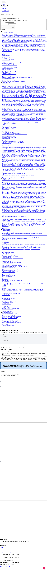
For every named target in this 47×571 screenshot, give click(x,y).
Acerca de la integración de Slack (7, 552)
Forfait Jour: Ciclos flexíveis (24, 113)
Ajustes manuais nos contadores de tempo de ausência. (28, 112)
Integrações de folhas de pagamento (7, 153)
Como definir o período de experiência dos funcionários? (26, 209)
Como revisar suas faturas (6, 307)
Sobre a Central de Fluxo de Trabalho (18, 223)
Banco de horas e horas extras (23, 89)
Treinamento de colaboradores (6, 273)
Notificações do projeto (5, 294)
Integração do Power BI (9, 282)
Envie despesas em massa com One (7, 73)
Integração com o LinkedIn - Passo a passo (28, 283)
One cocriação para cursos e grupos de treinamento (9, 67)
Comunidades (4, 243)
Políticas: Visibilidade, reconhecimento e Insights (9, 301)
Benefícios (3, 157)
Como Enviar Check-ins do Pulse (35, 249)
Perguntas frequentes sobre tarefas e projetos (8, 136)
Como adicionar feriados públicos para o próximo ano (13, 105)
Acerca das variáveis (22, 187)
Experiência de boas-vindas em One (7, 68)
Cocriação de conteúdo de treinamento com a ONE (9, 267)
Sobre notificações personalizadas (29, 223)
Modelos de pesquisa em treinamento (7, 261)
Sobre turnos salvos (25, 119)
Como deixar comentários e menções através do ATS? (35, 193)
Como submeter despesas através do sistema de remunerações (32, 148)
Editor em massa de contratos (29, 205)
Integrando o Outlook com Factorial (18, 282)
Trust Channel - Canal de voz (32, 237)
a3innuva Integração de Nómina (11, 154)
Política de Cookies (3, 566)
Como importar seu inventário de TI (12, 289)
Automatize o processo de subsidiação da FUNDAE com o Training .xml (12, 258)
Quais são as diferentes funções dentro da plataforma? (10, 209)
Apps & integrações (5, 278)
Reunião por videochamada (31, 246)
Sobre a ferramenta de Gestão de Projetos (8, 125)
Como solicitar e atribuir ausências (32, 101)
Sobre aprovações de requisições (18, 196)
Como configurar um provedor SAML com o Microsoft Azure (31, 34)
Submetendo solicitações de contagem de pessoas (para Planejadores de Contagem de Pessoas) (31, 176)
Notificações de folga (5, 297)
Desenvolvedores (16, 287)
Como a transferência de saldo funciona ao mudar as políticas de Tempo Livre (18, 115)
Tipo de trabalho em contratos (21, 207)
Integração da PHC (19, 154)
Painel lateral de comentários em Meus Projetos (9, 137)
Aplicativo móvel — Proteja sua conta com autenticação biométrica (35, 50)
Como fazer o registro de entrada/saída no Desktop (9, 87)
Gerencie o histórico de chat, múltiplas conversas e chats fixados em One (12, 61)
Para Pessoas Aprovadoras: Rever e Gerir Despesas (20, 169)
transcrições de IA (38, 246)
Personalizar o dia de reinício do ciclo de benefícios (27, 158)
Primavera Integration (37, 154)
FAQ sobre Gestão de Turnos (23, 120)
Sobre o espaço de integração (9, 196)
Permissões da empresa (26, 221)
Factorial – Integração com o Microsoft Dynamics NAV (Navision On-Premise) (13, 555)
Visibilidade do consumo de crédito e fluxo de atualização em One (11, 62)
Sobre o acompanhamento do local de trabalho (29, 84)
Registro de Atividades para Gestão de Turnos (34, 120)
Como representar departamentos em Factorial (8, 211)
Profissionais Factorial (27, 149)
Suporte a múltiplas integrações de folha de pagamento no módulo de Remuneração (17, 155)
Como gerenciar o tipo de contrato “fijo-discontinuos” (32, 204)
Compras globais (11, 287)
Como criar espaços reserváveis (14, 213)
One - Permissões (4, 58)
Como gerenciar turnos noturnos (26, 117)
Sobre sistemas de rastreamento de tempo (16, 91)
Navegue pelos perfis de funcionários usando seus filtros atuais (11, 212)
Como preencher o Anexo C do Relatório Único (9, 255)
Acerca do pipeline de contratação (39, 192)
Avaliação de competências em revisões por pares (39, 235)
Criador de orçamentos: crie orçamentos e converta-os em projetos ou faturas (13, 142)
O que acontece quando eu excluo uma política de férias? (25, 110)
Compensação (4, 146)
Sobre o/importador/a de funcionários (21, 42)
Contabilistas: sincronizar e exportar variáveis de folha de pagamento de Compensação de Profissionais (23, 151)
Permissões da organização (6, 221)
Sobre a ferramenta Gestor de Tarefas (7, 216)
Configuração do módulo (21, 173)
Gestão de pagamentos (5, 173)
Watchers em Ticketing (5, 303)
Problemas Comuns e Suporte (39, 169)
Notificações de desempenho (6, 299)
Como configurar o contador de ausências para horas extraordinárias (21, 111)
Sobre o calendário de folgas (6, 100)
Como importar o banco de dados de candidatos (30, 196)
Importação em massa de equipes (25, 210)
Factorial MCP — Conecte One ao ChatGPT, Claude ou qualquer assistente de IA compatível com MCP (17, 77)
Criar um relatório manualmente (22, 227)
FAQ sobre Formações (5, 253)
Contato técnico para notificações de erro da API (9, 42)
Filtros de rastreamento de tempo (31, 95)
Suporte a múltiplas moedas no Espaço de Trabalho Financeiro (30, 163)
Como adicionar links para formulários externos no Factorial (26, 52)
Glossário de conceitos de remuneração (30, 150)
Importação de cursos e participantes (7, 264)
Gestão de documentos (5, 179)
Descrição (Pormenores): (4, 24)
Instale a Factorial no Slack (7, 337)
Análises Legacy (4, 228)
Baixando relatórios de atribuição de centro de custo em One (11, 66)
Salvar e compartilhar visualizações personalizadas (39, 41)
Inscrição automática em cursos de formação (8, 275)
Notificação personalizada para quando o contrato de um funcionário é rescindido (24, 224)
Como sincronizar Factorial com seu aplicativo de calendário (27, 44)
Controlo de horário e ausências (6, 82)
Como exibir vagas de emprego (34, 195)
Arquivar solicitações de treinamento (7, 274)
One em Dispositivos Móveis (6, 56)
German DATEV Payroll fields (28, 156)
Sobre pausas (38, 84)
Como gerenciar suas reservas (23, 213)
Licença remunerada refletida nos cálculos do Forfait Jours (17, 95)
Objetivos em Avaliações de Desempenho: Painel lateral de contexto (16, 233)
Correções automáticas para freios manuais (10, 94)
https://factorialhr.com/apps (13, 542)
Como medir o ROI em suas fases (7, 140)
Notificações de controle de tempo (37, 92)
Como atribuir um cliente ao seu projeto (8, 132)
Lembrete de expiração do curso (6, 257)
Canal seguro (4, 236)
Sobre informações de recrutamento (26, 198)
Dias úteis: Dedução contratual (34, 121)
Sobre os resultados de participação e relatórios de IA (22, 249)
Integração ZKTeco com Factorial (38, 282)
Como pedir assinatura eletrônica (30, 183)
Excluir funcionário (36, 206)
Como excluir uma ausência (16, 106)
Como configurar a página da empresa (33, 36)
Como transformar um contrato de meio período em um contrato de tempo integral (21, 206)
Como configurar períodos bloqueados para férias (9, 101)
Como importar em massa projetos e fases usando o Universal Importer (12, 141)
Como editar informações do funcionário (39, 39)
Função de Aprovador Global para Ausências (14, 103)
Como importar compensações (33, 147)
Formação (3, 251)
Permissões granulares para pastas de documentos (35, 219)
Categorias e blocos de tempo (33, 94)
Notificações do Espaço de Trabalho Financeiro (9, 298)
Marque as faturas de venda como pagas (28, 175)
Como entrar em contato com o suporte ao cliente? (9, 313)
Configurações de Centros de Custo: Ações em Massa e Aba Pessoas (23, 165)
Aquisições (3, 171)
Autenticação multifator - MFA (18, 38)
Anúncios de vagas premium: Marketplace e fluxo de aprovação (28, 200)
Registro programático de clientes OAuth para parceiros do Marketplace (12, 280)
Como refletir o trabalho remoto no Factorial (22, 94)
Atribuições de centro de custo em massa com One (9, 76)
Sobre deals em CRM (5, 175)
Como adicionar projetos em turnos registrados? (9, 127)
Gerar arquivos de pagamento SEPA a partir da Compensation (16, 150)
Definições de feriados (23, 90)
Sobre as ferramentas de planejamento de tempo (15, 119)
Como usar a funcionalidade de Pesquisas (8, 240)
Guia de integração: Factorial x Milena (27, 154)
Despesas (3, 167)
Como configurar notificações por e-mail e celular (21, 45)
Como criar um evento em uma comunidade (35, 244)
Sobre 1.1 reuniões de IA (5, 246)
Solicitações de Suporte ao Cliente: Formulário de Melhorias (11, 315)
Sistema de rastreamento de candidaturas (8, 191)
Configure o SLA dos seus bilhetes (7, 305)
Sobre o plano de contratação (11, 201)
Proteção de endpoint (5, 287)
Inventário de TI (4, 288)
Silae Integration (4, 154)
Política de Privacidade (9, 566)
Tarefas (3, 215)
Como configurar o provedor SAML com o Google (14, 34)
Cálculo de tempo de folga (6, 112)
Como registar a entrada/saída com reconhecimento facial (31, 85)
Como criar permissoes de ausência (22, 101)
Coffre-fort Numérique (5, 189)
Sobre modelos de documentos (14, 187)
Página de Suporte (3, 327)
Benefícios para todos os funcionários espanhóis (33, 160)
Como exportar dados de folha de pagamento (22, 147)
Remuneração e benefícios (6, 145)
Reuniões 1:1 (4, 245)
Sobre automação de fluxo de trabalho (7, 223)
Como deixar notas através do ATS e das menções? (16, 197)
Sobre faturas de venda (19, 175)
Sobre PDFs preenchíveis (29, 187)
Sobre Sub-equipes (41, 212)
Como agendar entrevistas (28, 197)
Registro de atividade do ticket (6, 304)
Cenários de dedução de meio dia (36, 122)
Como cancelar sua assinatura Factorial (7, 309)
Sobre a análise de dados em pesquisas (19, 240)
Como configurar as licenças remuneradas (37, 109)
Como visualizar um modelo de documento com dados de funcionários (12, 186)
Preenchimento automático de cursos (7, 263)
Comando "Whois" (6, 340)
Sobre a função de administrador (22, 219)
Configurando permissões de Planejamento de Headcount (23, 177)
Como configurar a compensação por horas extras (12, 89)
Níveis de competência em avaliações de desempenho (19, 232)
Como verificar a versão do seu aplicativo (11, 50)
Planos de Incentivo (21, 152)
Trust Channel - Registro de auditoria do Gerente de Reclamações (19, 238)
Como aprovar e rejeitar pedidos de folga (40, 100)
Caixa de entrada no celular (22, 50)
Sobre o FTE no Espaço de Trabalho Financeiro (23, 166)
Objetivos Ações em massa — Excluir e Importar (25, 235)
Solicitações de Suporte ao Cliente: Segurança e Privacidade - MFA (12, 319)
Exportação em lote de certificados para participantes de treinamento (12, 265)
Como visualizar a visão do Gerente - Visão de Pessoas (10, 130)
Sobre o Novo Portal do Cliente (6, 310)
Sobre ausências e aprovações (24, 102)
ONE (3, 53)
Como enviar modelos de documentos (28, 186)
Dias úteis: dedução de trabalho (26, 122)
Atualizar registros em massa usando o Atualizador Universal (29, 212)
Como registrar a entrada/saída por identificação (36, 87)
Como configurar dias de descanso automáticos (38, 117)
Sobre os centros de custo (6, 163)
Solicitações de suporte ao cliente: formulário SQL (9, 318)
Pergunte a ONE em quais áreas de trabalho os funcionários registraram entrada (13, 81)
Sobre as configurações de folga (26, 103)
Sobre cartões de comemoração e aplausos (16, 244)
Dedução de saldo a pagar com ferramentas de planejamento (13, 122)
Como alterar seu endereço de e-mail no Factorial (27, 46)
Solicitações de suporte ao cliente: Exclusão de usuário (10, 320)
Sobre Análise (16, 227)
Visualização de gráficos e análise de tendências (28, 164)
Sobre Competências (15, 235)
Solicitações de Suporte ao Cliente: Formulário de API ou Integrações (12, 316)
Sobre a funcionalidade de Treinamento (8, 252)
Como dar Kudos (4, 250)
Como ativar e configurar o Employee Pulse (8, 249)
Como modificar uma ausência (24, 106)
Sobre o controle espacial (5, 213)
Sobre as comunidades (26, 244)
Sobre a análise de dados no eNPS (39, 240)
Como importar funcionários (40, 38)
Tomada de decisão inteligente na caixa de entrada (25, 39)
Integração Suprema (5, 279)
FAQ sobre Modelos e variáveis (37, 187)
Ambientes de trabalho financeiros (11, 166)
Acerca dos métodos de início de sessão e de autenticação (18, 35)
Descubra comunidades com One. (7, 55)
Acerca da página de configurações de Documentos (37, 180)
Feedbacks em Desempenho (30, 233)
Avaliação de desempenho (6, 230)
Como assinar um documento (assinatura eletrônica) (9, 183)
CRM (3, 174)
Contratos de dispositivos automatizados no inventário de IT (14, 290)
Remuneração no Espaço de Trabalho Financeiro (14, 164)
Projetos (3, 124)
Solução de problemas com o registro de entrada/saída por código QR (19, 96)
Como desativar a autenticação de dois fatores (29, 38)
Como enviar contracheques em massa (13, 180)
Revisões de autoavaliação (38, 233)
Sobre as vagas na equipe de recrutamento (20, 199)
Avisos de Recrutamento (5, 296)
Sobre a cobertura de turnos (11, 118)
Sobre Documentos (5, 180)
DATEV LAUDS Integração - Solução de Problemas (15, 156)
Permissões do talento (19, 221)
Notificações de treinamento (6, 295)
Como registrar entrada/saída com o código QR (39, 86)
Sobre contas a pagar (16, 172)
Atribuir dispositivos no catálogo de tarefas (24, 289)
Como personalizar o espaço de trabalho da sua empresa (19, 36)
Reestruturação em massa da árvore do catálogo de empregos (24, 211)
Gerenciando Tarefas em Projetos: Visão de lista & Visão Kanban (11, 133)
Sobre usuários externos (5, 219)
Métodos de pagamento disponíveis (7, 311)
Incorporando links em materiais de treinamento (9, 259)
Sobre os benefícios (17, 158)
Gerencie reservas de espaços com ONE (8, 64)
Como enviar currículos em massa (36, 198)
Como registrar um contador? (19, 149)
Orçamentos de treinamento (6, 268)
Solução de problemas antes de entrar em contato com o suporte (11, 322)
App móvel (3, 48)
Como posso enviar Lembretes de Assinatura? (20, 184)
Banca (10, 173)
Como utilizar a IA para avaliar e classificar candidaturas (13, 198)
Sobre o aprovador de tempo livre (42, 102)
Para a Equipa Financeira (31, 169)
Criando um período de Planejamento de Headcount (9, 176)
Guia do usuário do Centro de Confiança (8, 325)
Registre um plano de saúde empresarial (8, 158)
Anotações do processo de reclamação (14, 237)
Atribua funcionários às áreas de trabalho (39, 211)
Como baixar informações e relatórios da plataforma (9, 52)
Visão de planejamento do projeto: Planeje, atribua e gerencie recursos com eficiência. (14, 134)
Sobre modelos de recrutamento (30, 192)
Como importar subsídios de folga (15, 112)
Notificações (4, 292)
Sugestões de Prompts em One (6, 69)
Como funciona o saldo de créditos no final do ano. (12, 113)
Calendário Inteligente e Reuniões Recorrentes (34, 247)
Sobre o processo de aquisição (8, 172)
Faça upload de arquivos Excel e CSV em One (9, 74)
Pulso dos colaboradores (5, 248)
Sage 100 (6, 156)
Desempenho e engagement (6, 229)
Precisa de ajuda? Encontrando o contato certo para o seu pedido (11, 324)
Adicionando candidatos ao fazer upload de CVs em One (10, 71)
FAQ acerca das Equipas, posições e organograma (13, 210)
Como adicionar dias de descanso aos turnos (15, 117)
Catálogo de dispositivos (27, 290)
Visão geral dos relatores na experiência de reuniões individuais (18, 247)
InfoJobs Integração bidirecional (8, 284)
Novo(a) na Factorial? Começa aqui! (7, 32)
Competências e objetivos (6, 234)
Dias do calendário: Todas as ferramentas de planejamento (21, 121)
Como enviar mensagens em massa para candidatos (34, 199)
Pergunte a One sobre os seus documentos (8, 63)
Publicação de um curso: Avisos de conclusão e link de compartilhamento (12, 269)
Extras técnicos (13, 170)
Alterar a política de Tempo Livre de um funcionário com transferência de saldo (17, 114)
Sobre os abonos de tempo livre (14, 102)
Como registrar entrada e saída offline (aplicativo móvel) (21, 97)
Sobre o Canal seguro (5, 237)
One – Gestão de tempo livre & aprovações (8, 57)
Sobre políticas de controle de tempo (17, 84)
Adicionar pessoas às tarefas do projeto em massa (9, 144)
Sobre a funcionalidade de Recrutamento (19, 192)
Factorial (14, 566)
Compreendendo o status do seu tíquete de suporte (9, 321)
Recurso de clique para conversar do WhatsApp (23, 195)
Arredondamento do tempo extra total (7, 97)
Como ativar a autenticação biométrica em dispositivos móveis (19, 43)
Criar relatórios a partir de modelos (9, 227)
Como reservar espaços (31, 213)
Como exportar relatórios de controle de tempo (15, 85)
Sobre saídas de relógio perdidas (19, 88)
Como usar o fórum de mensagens (33, 194)
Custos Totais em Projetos (6, 138)
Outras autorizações (33, 221)
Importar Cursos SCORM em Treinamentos (8, 270)
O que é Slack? (5, 336)
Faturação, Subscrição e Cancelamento (7, 306)
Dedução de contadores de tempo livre (7, 121)
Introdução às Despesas (5, 168)
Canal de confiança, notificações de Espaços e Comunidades (11, 293)
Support (3, 4)
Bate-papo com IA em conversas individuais (16, 246)
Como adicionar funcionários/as (26, 37)
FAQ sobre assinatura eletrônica (32, 184)
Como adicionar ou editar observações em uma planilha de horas (23, 92)
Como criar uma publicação (6, 244)
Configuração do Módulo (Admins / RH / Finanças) (16, 168)
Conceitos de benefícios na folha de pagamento (19, 160)
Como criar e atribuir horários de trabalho (23, 87)
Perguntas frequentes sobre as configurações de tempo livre (24, 104)
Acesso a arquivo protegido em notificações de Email (23, 181)
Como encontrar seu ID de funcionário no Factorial (35, 45)
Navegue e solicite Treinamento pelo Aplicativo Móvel (10, 271)
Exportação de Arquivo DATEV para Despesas (39, 156)
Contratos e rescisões (5, 203)
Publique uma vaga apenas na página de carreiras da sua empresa (35, 202)
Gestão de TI (4, 285)
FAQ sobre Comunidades (11, 241)
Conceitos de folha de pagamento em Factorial (9, 147)
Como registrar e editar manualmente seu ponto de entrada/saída (22, 86)
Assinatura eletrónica (5, 182)
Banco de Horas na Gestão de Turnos (13, 120)
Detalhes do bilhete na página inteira (7, 302)
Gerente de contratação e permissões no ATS (20, 193)
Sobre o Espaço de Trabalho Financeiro (15, 163)
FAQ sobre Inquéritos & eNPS (19, 241)
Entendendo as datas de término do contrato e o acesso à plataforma (15, 205)
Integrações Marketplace (5, 281)
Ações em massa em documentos (11, 181)
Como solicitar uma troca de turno (36, 118)
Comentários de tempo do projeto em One (8, 78)
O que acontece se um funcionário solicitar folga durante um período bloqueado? (22, 100)
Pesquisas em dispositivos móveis (37, 241)
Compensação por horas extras (40, 88)
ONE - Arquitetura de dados (6, 60)
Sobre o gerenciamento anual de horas (18, 204)
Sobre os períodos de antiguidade (11, 104)
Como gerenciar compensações (18, 148)
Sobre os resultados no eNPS (30, 240)
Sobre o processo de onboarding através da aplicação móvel (29, 49)
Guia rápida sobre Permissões (13, 219)
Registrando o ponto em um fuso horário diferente (36, 96)
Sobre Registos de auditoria (39, 35)
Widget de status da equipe (31, 90)
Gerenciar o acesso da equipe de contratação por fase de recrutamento (16, 202)
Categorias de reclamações (23, 237)
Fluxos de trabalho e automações (7, 222)
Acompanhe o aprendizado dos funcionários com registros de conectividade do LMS (14, 266)
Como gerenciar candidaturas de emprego (8, 199)
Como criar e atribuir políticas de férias (25, 109)
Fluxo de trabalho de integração (38, 223)
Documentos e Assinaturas (6, 178)
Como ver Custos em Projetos (6, 131)
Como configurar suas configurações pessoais (11, 44)
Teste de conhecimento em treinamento (7, 260)
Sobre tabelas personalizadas (11, 37)
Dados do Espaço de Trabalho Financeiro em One (9, 65)
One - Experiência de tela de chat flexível (8, 59)
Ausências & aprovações (5, 99)
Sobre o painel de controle (6, 43)
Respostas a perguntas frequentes (7, 51)
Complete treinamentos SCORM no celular (8, 272)
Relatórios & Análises (5, 226)
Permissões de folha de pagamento (41, 221)
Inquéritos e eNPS (4, 239)
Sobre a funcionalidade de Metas (7, 235)
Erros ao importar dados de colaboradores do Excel (39, 37)
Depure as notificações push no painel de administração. (34, 40)
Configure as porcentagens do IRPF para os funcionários (23, 41)
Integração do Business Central (28, 282)
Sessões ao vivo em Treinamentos (7, 276)
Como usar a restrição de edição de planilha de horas (35, 89)
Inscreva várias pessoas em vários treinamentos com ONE (10, 79)
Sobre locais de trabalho (18, 37)
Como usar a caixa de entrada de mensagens (21, 194)
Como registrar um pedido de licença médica (35, 106)
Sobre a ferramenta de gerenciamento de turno (34, 119)
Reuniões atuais (25, 246)
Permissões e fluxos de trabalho (6, 217)
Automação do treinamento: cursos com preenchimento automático (11, 262)
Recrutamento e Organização (6, 190)
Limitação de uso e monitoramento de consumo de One (10, 75)
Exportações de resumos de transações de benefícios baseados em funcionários (26, 159)
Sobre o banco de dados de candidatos (7, 192)
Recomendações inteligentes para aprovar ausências (28, 105)
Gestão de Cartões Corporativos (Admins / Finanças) (32, 168)
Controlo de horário (5, 83)
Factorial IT (4, 286)
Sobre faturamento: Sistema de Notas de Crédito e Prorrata (10, 308)
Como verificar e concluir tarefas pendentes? (19, 216)
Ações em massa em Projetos (6, 143)
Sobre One (3, 54)
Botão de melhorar (5, 72)
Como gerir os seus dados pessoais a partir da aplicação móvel (11, 49)
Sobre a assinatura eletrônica (21, 183)
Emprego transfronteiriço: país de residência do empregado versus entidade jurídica (14, 40)
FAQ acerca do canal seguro (28, 241)
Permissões (3, 218)
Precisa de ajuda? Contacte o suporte (7, 312)
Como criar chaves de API (31, 35)
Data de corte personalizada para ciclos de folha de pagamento (33, 151)
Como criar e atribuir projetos (6, 126)
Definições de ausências (5, 108)
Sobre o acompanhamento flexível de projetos (8, 128)
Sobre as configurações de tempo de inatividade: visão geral (10, 109)
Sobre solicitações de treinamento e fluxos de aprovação (10, 256)
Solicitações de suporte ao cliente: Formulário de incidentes (10, 317)
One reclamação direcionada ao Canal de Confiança (9, 80)
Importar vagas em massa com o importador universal (23, 201)
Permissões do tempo (13, 221)
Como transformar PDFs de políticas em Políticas (38, 181)
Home (3, 3)
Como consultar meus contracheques (24, 180)
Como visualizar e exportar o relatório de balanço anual (23, 118)
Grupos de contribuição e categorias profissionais (38, 210)
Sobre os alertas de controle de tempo (30, 88)
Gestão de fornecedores (14, 173)
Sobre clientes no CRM (12, 175)
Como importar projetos (5, 129)
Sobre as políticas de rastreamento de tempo (28, 91)
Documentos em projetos (5, 135)
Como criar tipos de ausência (32, 102)
